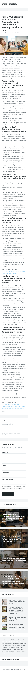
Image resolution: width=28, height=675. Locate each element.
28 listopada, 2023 (14, 32)
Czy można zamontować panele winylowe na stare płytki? (17, 601)
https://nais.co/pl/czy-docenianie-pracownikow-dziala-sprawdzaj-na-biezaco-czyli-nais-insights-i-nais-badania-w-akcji (13, 406)
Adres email (5, 472)
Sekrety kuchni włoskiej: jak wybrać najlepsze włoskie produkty (17, 619)
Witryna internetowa (7, 479)
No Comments (5, 411)
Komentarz (5, 452)
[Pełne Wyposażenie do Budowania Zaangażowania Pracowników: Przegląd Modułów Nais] (14, 45)
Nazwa (4, 465)
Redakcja (5, 32)
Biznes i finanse (6, 14)
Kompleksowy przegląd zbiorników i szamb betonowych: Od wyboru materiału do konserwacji (17, 627)
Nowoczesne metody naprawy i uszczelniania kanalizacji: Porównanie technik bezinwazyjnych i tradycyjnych (16, 610)
